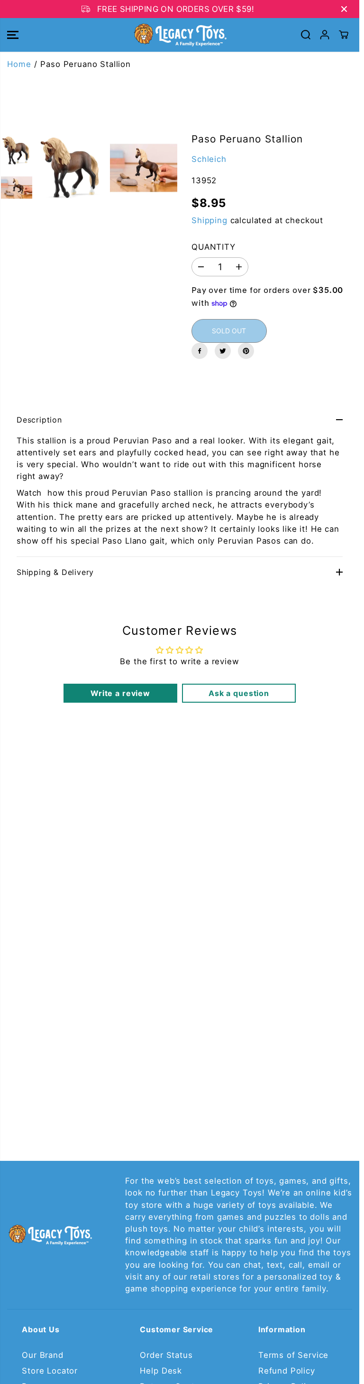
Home (19, 64)
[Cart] (343, 34)
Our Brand (43, 1355)
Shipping (209, 220)
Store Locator (50, 1370)
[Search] (305, 34)
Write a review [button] (120, 693)
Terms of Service (293, 1355)
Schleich (209, 159)
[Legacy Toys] (179, 35)
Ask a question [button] (239, 693)
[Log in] (324, 34)
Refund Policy (286, 1370)
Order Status (166, 1355)
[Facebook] (199, 351)
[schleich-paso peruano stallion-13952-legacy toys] (71, 168)
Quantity (213, 247)
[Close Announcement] (344, 9)
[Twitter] (223, 351)
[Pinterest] (246, 351)
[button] (12, 35)
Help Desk (161, 1370)
